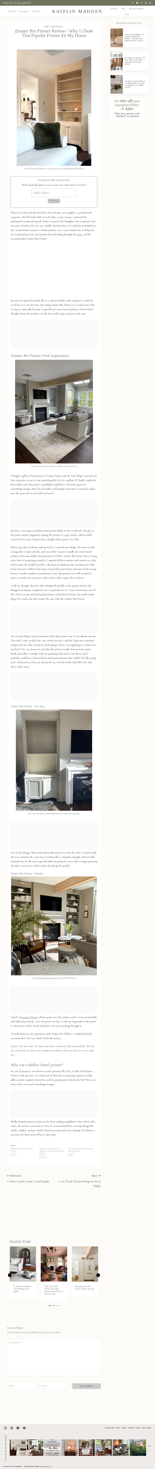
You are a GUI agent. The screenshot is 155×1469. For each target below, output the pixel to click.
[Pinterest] (24, 1428)
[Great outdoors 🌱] (138, 1447)
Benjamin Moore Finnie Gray (49, 978)
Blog (123, 8)
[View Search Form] (133, 2)
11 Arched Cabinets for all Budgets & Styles (22, 1289)
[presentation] (116, 37)
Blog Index (146, 1428)
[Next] (98, 1275)
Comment (14, 1342)
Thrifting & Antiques (136, 8)
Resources (114, 8)
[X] (142, 3)
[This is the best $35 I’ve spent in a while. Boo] (52, 1447)
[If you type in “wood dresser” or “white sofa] (86, 1447)
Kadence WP (47, 1466)
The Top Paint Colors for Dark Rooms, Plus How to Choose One (53, 1290)
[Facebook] (137, 3)
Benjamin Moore (28, 1017)
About (127, 14)
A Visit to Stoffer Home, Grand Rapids (28, 1179)
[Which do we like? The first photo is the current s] (18, 1447)
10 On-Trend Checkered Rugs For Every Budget (79, 1181)
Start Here (12, 11)
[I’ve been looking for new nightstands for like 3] (69, 1447)
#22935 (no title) (112, 1428)
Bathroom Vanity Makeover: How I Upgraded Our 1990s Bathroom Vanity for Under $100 (52, 1151)
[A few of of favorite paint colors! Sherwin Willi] (35, 1447)
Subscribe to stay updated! (17, 2)
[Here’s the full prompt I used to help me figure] (103, 1447)
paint (79, 234)
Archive (131, 1428)
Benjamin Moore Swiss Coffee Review (84, 1287)
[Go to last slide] (10, 1275)
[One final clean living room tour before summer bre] (121, 1447)
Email (44, 1385)
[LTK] (11, 1428)
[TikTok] (150, 3)
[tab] (49, 1305)
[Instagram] (146, 3)
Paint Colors (36, 11)
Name (11, 1385)
